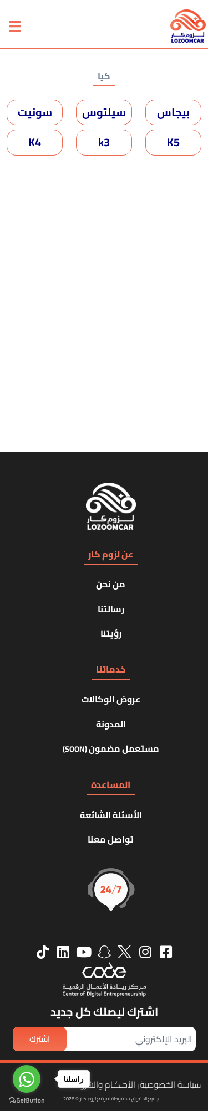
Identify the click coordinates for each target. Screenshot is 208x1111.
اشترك (39, 1039)
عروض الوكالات (111, 699)
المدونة (111, 724)
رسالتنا (111, 609)
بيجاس (173, 112)
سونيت (35, 112)
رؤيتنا (110, 633)
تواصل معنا (111, 839)
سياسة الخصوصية (170, 1084)
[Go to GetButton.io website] (26, 1100)
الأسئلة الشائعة (111, 815)
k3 (104, 142)
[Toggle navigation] (15, 26)
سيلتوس (104, 112)
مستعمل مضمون (111, 748)
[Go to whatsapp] (26, 1079)
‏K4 (34, 142)
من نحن (110, 584)
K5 (173, 142)
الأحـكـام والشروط (104, 1084)
